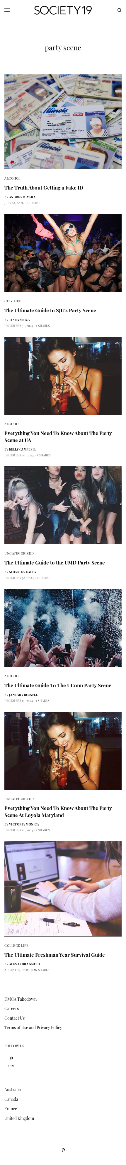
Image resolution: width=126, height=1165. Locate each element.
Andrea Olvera (22, 197)
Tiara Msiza (19, 320)
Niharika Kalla (22, 572)
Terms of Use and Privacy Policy (33, 1027)
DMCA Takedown (20, 999)
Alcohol (12, 178)
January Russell (23, 695)
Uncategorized (19, 553)
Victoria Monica (24, 824)
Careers (11, 1008)
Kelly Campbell (22, 449)
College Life (16, 945)
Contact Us (14, 1018)
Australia (12, 1089)
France (10, 1108)
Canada (11, 1099)
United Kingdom (19, 1118)
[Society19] (63, 10)
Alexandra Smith (24, 964)
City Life (12, 301)
